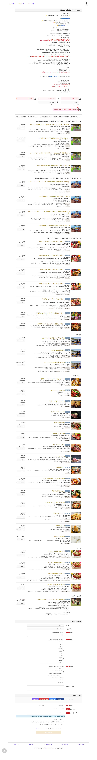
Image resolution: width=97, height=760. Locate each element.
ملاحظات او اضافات (70, 686)
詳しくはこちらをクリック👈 (63, 25)
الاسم (69, 705)
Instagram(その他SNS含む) (56, 670)
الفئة (78, 107)
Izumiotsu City (59, 642)
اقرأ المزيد (48, 614)
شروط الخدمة (65, 744)
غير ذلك (60, 660)
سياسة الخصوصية (48, 744)
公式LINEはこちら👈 (65, 18)
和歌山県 (60, 648)
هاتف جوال (71, 709)
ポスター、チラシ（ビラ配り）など (54, 675)
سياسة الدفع (31, 744)
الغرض (67, 625)
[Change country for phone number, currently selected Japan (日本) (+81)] (62, 709)
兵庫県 (60, 651)
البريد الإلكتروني (72, 712)
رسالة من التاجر (66, 13)
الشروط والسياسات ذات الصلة (41, 728)
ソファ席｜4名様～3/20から (60, 109)
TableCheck (35, 699)
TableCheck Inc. (46, 747)
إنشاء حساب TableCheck (57, 719)
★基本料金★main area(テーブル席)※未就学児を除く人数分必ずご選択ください (60, 116)
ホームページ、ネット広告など (55, 668)
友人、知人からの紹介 (57, 677)
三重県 (60, 655)
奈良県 (60, 653)
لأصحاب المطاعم (80, 744)
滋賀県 (60, 657)
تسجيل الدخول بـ (69, 699)
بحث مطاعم (15, 744)
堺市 (61, 644)
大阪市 (60, 646)
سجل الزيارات (69, 628)
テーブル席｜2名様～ (73, 109)
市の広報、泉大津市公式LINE (55, 673)
